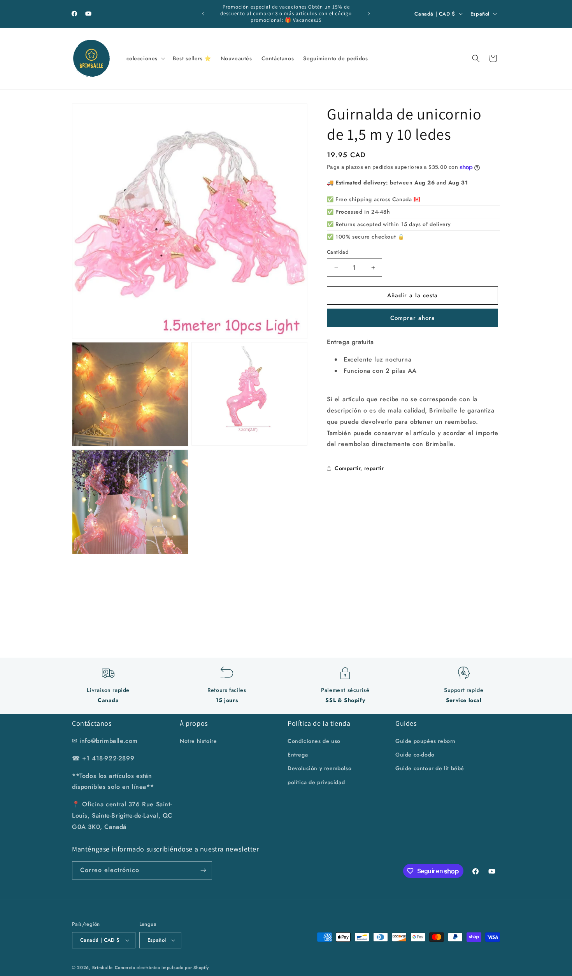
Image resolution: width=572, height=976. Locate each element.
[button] (145, 58)
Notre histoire (198, 741)
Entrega (298, 754)
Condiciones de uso (314, 741)
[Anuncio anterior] (203, 13)
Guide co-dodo (415, 754)
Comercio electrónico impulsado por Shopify (162, 967)
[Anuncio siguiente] (368, 13)
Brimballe (102, 967)
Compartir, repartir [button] (359, 468)
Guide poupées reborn (425, 741)
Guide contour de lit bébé (429, 768)
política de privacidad (316, 782)
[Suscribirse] (203, 870)
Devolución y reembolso (319, 768)
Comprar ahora (412, 318)
